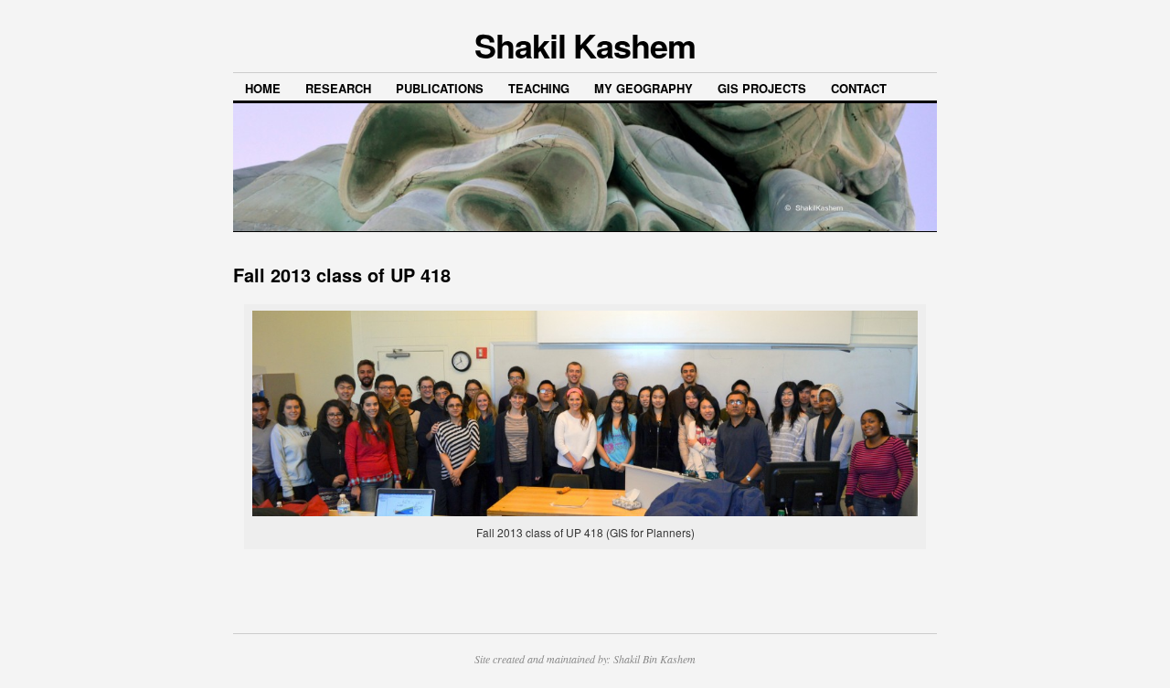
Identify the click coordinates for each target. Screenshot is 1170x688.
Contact (859, 88)
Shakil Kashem (585, 45)
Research (338, 88)
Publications (440, 88)
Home (263, 88)
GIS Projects (762, 88)
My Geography (643, 88)
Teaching (538, 88)
